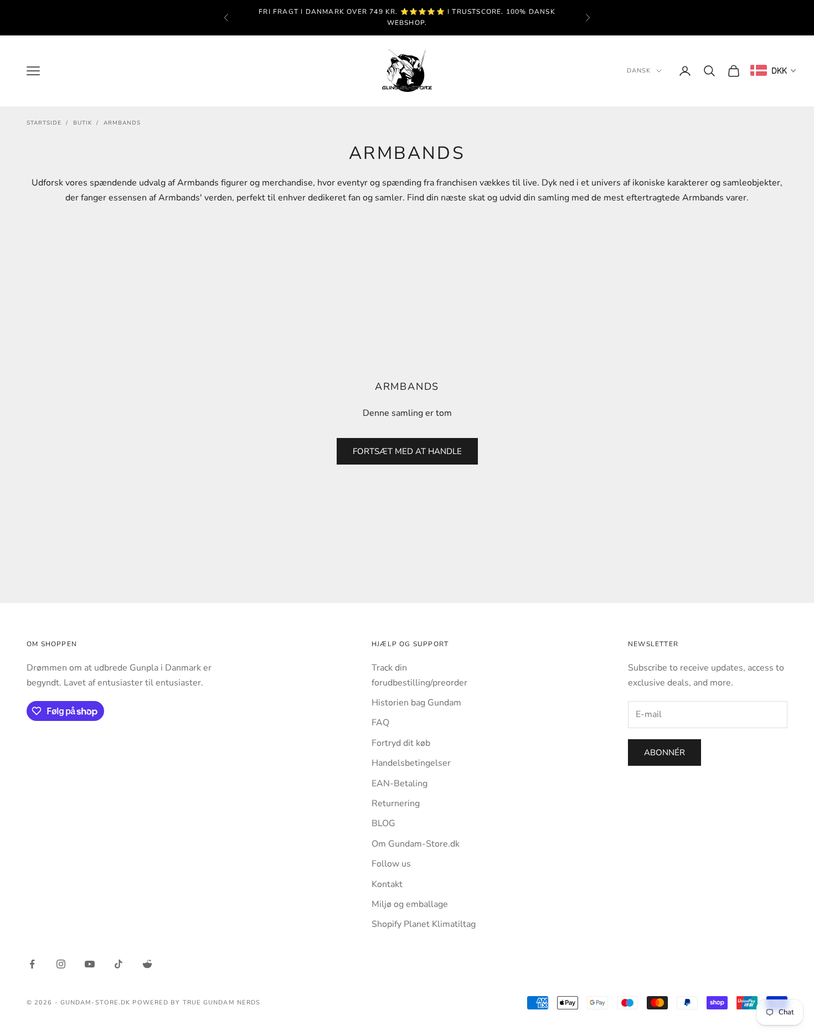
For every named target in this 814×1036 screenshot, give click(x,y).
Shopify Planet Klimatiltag (424, 924)
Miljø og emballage (410, 904)
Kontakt (387, 884)
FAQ (380, 723)
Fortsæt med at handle (407, 451)
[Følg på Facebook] (32, 964)
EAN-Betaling (399, 783)
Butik (82, 123)
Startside (44, 123)
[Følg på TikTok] (118, 964)
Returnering (396, 803)
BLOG (383, 823)
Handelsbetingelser (411, 763)
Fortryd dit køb (401, 743)
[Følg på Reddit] (147, 964)
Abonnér (664, 752)
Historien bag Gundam (416, 703)
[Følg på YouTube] (89, 964)
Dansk (639, 70)
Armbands (122, 123)
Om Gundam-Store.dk (416, 844)
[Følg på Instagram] (60, 964)
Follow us (391, 864)
